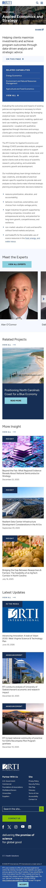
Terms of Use (33, 793)
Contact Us (33, 799)
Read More (18, 400)
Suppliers (5, 796)
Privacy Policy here (31, 876)
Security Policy (34, 784)
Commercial (6, 784)
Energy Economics (14, 75)
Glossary (32, 790)
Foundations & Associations (12, 787)
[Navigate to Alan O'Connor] (20, 296)
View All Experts (17, 264)
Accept (24, 884)
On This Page (13, 59)
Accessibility (33, 796)
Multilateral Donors (9, 790)
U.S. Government (8, 781)
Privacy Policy (34, 781)
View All (9, 345)
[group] (20, 298)
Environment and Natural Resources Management (21, 82)
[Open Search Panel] (37, 3)
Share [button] (38, 30)
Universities (6, 793)
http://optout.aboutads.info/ (12, 880)
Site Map (32, 787)
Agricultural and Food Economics (20, 89)
